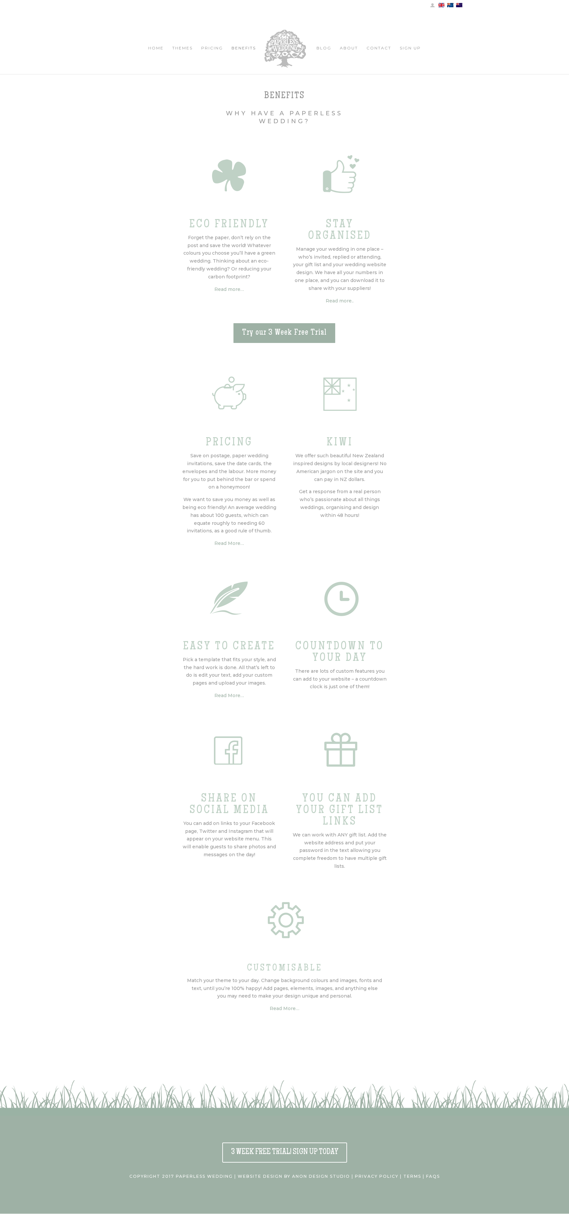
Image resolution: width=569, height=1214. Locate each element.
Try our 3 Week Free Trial (284, 333)
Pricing (212, 48)
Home (156, 48)
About (349, 48)
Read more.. (340, 301)
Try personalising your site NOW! (152, 1031)
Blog (323, 48)
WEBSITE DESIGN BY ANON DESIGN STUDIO (294, 1176)
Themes (182, 48)
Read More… (229, 543)
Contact (378, 48)
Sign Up (410, 48)
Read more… (229, 289)
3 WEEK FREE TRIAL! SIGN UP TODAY (284, 1152)
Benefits (243, 48)
